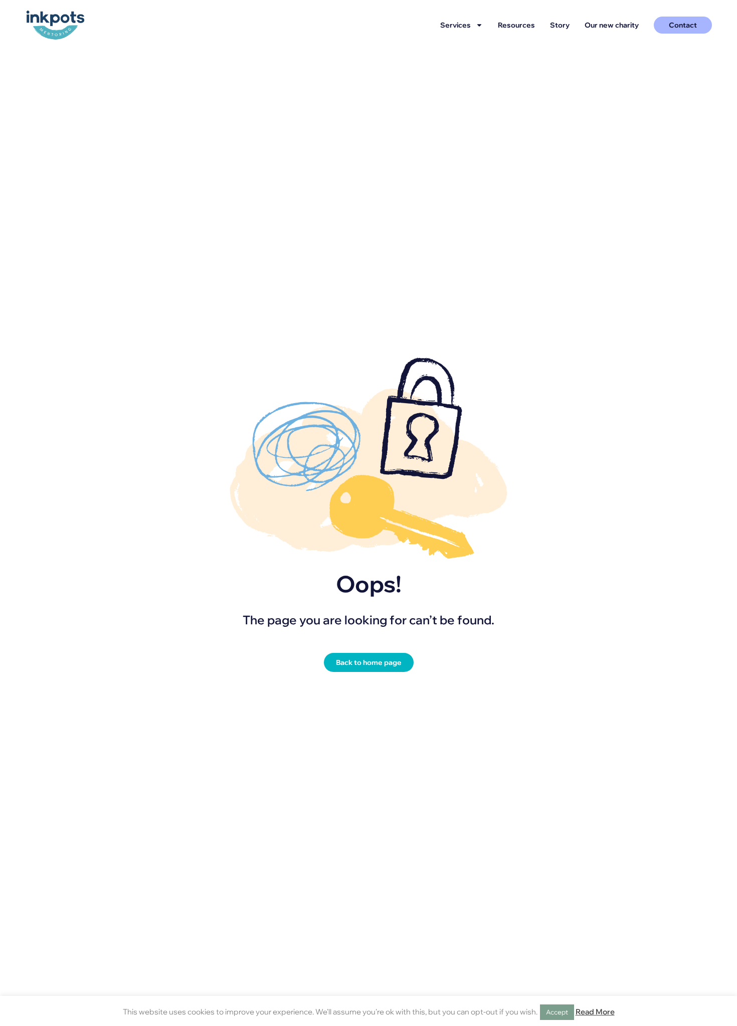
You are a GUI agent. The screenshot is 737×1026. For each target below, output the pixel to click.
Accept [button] (557, 1012)
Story (560, 25)
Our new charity (612, 25)
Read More (595, 1011)
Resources (516, 25)
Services (455, 25)
